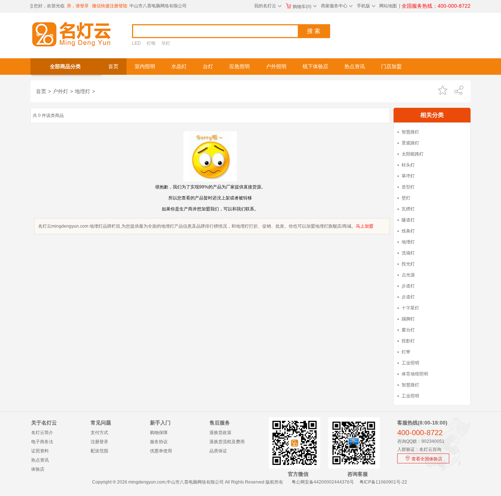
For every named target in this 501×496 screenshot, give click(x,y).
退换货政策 (220, 432)
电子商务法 (42, 441)
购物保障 (159, 432)
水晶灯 (179, 66)
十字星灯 (410, 308)
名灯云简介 (42, 432)
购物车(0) (305, 6)
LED (136, 43)
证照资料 (40, 450)
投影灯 (408, 340)
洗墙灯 (408, 253)
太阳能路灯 (413, 154)
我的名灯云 (267, 5)
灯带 (406, 351)
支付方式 (99, 432)
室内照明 (145, 66)
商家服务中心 (336, 5)
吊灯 (165, 43)
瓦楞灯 (408, 209)
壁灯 (406, 198)
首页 (113, 66)
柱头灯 (408, 165)
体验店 (37, 469)
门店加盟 (391, 66)
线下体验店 (315, 66)
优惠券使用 (161, 450)
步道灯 (408, 286)
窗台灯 (408, 329)
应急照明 (239, 66)
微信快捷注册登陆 (109, 5)
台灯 (208, 66)
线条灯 (408, 231)
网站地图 (388, 5)
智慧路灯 (410, 132)
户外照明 (276, 66)
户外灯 (60, 91)
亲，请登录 (78, 5)
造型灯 (408, 187)
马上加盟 (364, 226)
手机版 (366, 5)
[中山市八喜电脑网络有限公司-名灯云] (71, 33)
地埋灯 (82, 91)
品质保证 (218, 450)
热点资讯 (354, 66)
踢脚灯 (408, 319)
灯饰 (151, 43)
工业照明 (410, 362)
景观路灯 (410, 143)
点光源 (408, 275)
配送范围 (99, 450)
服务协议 (159, 441)
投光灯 (408, 264)
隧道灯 (408, 220)
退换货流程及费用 (227, 441)
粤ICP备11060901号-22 (383, 482)
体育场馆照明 (415, 373)
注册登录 (99, 441)
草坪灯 (408, 176)
